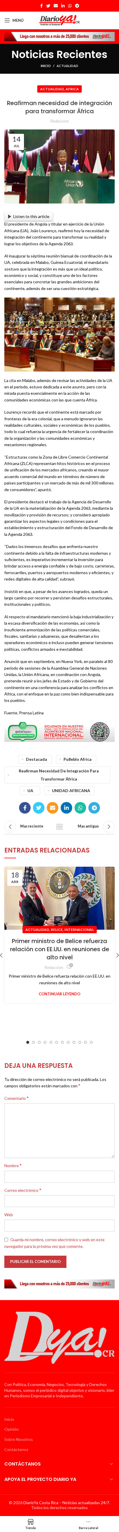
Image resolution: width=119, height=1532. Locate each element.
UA (30, 790)
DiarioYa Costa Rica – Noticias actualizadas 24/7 (66, 1502)
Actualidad (67, 66)
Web (8, 1214)
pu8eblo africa (78, 759)
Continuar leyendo (59, 994)
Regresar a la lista (59, 826)
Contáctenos (16, 1449)
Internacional (79, 929)
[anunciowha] (59, 731)
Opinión (11, 1429)
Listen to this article (31, 216)
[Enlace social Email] (56, 6)
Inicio (46, 66)
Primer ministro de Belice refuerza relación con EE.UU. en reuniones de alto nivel (59, 949)
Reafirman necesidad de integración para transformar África (59, 774)
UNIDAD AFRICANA (71, 790)
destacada (36, 759)
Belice (57, 929)
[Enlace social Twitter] (48, 6)
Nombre (13, 1165)
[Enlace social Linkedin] (63, 6)
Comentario (16, 1098)
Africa (72, 89)
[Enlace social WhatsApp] (69, 6)
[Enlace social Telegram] (77, 6)
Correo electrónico (22, 1190)
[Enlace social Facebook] (41, 6)
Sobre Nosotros (18, 1439)
